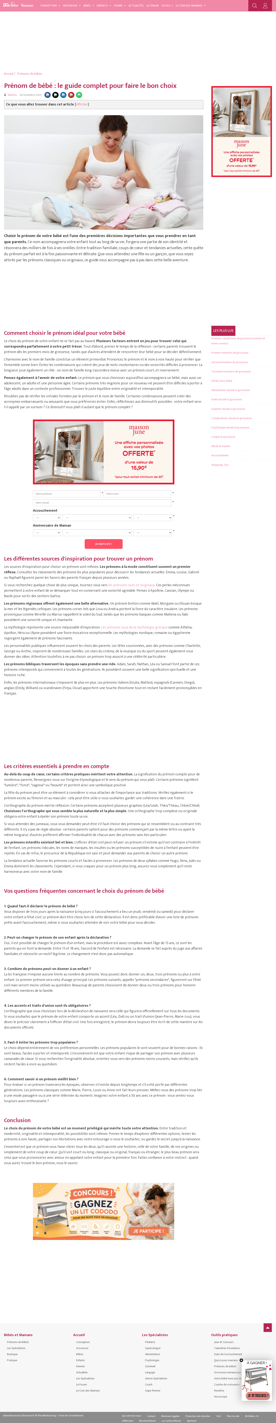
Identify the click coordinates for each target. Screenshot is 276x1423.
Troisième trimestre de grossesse (231, 371)
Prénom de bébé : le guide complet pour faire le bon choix (90, 86)
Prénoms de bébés (29, 74)
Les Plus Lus (223, 331)
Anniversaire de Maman (52, 525)
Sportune (191, 1421)
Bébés (87, 5)
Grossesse (70, 5)
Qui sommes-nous (131, 1416)
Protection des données (198, 1416)
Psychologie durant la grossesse (230, 427)
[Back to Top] (267, 1327)
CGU (218, 1416)
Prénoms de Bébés (18, 1342)
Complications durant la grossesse (231, 418)
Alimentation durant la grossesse (230, 390)
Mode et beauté (220, 446)
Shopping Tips (220, 465)
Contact (151, 1416)
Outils (165, 5)
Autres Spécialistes (156, 1378)
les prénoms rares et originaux (131, 585)
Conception (48, 5)
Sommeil (150, 1366)
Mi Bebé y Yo (251, 1416)
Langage (150, 1372)
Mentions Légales (170, 1416)
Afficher (82, 104)
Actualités (136, 5)
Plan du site (233, 1416)
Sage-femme (152, 1390)
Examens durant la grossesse (228, 409)
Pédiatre (150, 1342)
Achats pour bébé (221, 380)
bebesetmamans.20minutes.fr (19, 1416)
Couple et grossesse (223, 436)
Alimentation (152, 1354)
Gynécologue (152, 1348)
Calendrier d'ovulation (227, 1348)
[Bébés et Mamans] (18, 5)
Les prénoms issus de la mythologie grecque (134, 627)
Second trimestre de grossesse (229, 362)
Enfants (103, 5)
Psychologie (152, 1360)
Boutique (12, 1354)
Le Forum (152, 5)
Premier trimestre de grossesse (229, 352)
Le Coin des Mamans (189, 5)
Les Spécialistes (16, 1348)
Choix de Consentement (70, 1416)
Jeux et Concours (224, 1342)
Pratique (12, 1360)
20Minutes (127, 1421)
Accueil (8, 74)
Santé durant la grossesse (226, 399)
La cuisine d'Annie (171, 1421)
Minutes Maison (147, 1421)
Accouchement (45, 510)
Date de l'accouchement (228, 1354)
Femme (118, 5)
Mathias (12, 95)
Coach (148, 1384)
